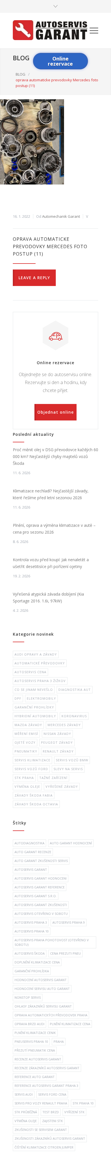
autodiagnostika (29, 843)
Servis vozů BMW (72, 760)
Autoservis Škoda (30, 953)
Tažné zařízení (53, 778)
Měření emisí (26, 733)
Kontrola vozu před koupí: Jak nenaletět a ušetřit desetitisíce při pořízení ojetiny (51, 563)
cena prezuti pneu (65, 953)
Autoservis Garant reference (40, 887)
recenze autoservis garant (38, 1059)
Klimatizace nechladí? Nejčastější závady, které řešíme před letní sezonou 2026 (51, 494)
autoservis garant (31, 869)
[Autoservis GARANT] (51, 30)
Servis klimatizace (32, 760)
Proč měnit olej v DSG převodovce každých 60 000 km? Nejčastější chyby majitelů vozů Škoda (55, 456)
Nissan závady (57, 733)
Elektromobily (41, 698)
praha (59, 1041)
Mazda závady (28, 725)
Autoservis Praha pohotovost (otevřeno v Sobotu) (52, 942)
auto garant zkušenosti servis (41, 861)
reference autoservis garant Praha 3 (46, 1085)
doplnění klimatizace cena (37, 962)
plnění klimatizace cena (70, 1024)
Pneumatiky (26, 751)
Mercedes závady (64, 725)
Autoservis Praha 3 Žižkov (40, 681)
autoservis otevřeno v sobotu (41, 913)
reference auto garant (35, 1077)
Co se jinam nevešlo (34, 689)
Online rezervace (60, 61)
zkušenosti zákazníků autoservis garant (50, 1138)
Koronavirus (74, 716)
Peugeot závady (57, 742)
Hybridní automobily (35, 716)
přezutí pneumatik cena (35, 1050)
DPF (18, 698)
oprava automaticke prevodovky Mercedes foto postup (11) (50, 246)
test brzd (50, 1112)
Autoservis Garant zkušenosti (41, 905)
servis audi (24, 1094)
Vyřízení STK (74, 1112)
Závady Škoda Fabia (34, 795)
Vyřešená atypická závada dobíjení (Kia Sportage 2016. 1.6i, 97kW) (48, 597)
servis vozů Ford (31, 769)
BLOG (21, 57)
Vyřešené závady (62, 786)
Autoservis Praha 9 (68, 922)
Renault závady (58, 751)
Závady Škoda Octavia (36, 804)
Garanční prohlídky (34, 707)
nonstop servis (28, 997)
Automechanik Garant (61, 216)
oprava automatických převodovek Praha (51, 1015)
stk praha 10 (83, 1103)
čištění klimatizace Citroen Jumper (44, 1147)
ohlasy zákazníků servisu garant (43, 1006)
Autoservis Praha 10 (32, 931)
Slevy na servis (68, 769)
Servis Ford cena (52, 1094)
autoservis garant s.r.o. (36, 896)
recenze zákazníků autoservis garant (47, 1068)
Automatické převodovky (40, 663)
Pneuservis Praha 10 (31, 1041)
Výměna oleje (27, 786)
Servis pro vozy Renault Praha (41, 1103)
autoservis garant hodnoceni (41, 878)
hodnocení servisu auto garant (42, 988)
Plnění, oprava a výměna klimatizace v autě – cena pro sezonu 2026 (54, 529)
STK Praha (24, 778)
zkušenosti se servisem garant (41, 1129)
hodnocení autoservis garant (41, 980)
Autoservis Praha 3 (31, 922)
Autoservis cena (30, 672)
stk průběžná (26, 1112)
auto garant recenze (33, 852)
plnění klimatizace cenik (35, 1033)
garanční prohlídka (32, 971)
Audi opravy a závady (36, 654)
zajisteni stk (52, 1121)
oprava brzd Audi (29, 1024)
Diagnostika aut (74, 689)
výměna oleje (26, 1121)
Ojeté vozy (25, 742)
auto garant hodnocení (71, 843)
